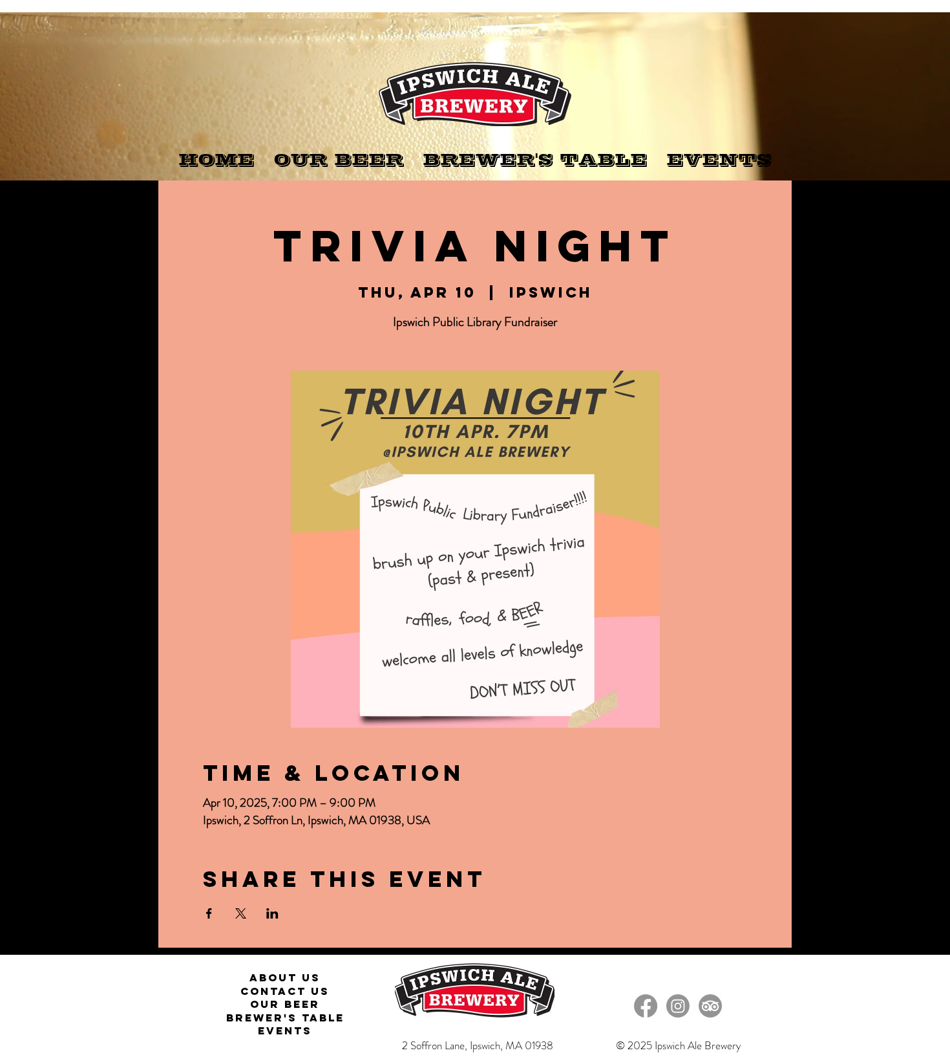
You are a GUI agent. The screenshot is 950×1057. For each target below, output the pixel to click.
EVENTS (285, 1030)
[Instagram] (678, 1006)
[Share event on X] (241, 913)
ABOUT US (285, 977)
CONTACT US (285, 991)
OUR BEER (285, 1003)
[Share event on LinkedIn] (272, 913)
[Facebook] (645, 1006)
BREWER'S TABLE (285, 1017)
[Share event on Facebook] (209, 913)
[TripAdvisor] (710, 1006)
